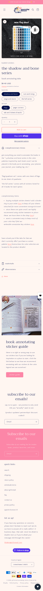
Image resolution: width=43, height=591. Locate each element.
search (6, 470)
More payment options (21, 141)
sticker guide (14, 375)
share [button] (6, 276)
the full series (27, 99)
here (20, 204)
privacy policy (9, 505)
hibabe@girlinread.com (13, 542)
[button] (4, 9)
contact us (8, 500)
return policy (9, 480)
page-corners (18, 108)
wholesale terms (10, 485)
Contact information (22, 586)
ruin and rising (28, 94)
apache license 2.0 (11, 510)
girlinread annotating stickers (20, 580)
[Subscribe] (36, 421)
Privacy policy (24, 583)
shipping (7, 475)
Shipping (4, 86)
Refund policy (14, 583)
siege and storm (10, 99)
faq (5, 495)
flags (5, 108)
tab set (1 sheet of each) (13, 113)
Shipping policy (35, 583)
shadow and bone (11, 94)
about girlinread (10, 490)
